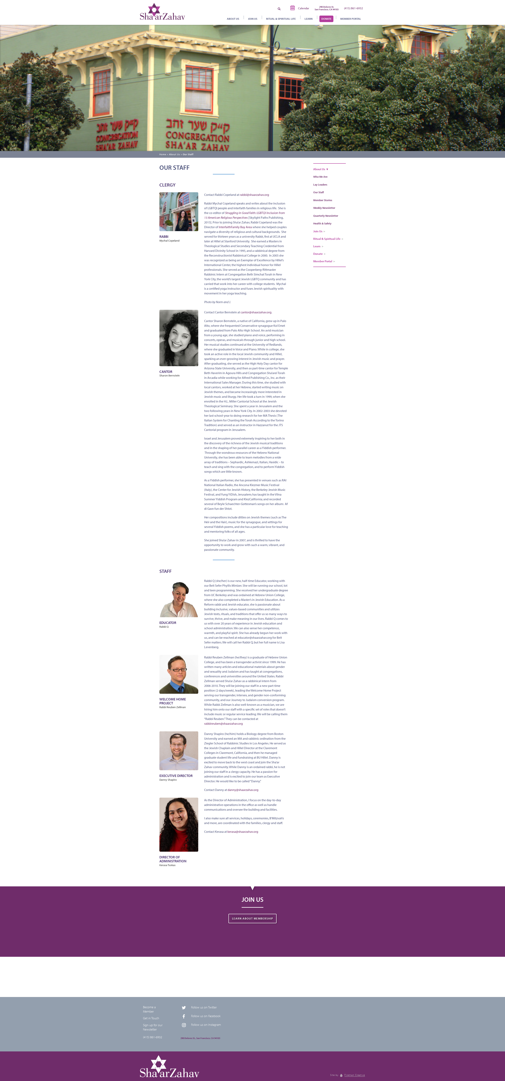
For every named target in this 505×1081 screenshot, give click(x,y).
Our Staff (188, 154)
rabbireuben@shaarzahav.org (223, 723)
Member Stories (322, 200)
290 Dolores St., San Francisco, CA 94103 (200, 1038)
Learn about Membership (252, 918)
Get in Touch (151, 1018)
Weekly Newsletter (324, 208)
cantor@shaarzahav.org (256, 312)
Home (162, 154)
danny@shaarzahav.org (243, 790)
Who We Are (320, 176)
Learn (308, 19)
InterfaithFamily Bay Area (235, 227)
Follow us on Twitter (204, 1007)
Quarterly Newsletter (325, 216)
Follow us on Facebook (206, 1016)
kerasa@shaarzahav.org (242, 832)
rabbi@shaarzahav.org (254, 195)
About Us (174, 154)
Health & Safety (322, 223)
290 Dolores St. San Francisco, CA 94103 (327, 8)
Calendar (303, 8)
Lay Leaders (320, 184)
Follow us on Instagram (206, 1025)
